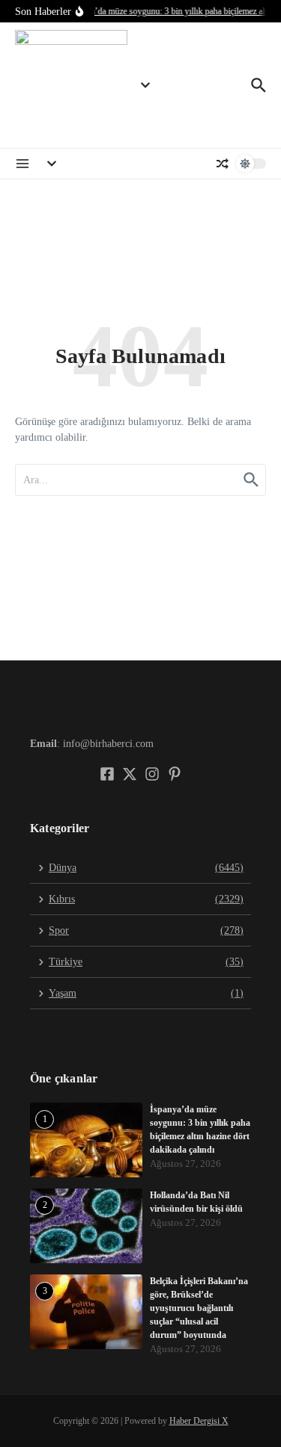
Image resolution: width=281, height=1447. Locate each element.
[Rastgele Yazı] (223, 164)
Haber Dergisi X (199, 1421)
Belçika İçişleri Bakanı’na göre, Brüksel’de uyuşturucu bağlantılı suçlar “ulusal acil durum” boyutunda (199, 1308)
